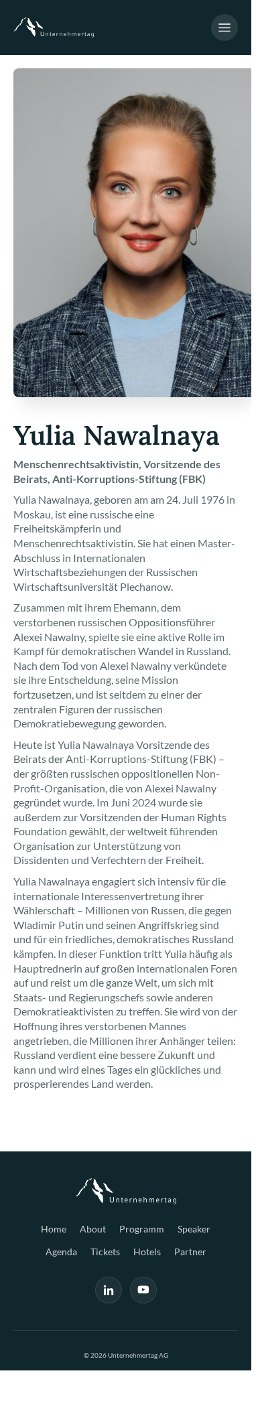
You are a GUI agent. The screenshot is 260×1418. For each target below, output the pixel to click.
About (93, 1228)
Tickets (105, 1251)
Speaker (194, 1228)
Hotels (147, 1251)
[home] (53, 27)
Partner (190, 1251)
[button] (224, 27)
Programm (141, 1228)
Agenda (61, 1251)
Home (53, 1228)
